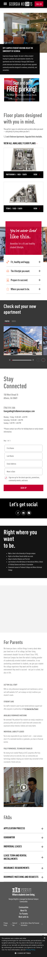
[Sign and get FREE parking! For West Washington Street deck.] (21, 89)
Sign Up (24, 488)
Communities (23, 907)
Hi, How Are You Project (31, 709)
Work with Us (23, 917)
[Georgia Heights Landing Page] (20, 4)
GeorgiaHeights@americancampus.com (19, 411)
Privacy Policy (6, 924)
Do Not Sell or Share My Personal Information (30, 924)
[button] (23, 262)
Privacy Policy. (31, 950)
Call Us (39, 4)
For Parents (23, 913)
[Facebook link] (18, 513)
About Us (23, 910)
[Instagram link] (23, 513)
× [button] (44, 938)
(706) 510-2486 (9, 407)
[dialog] (23, 946)
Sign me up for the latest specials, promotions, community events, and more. (24, 479)
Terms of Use (14, 924)
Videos (14, 321)
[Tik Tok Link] (29, 513)
